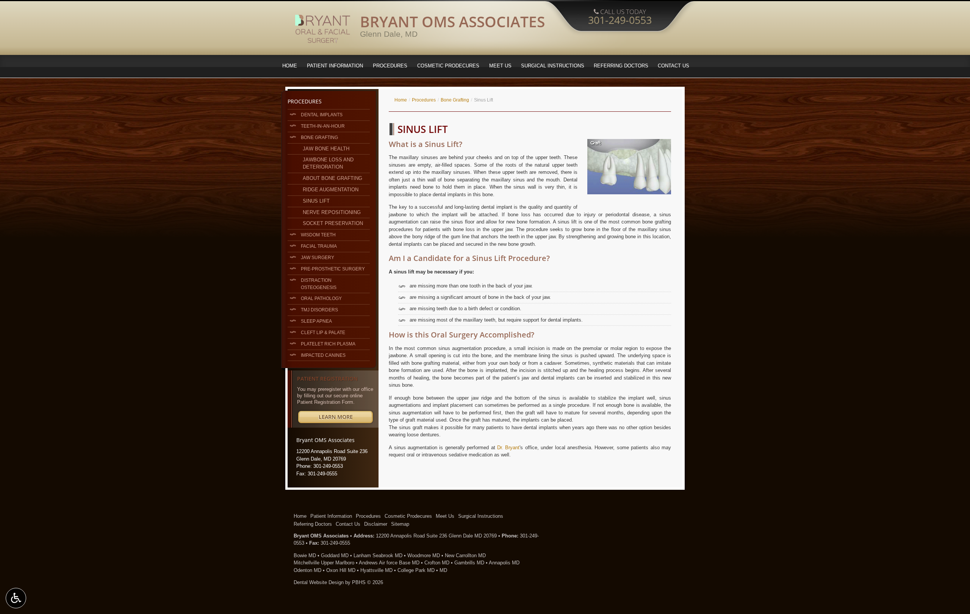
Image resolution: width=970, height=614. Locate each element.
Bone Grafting (455, 100)
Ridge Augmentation (330, 189)
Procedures (390, 66)
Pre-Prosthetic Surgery (333, 268)
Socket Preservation (333, 223)
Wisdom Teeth (318, 234)
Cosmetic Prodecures (448, 66)
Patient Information (335, 66)
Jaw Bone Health (326, 149)
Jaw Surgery (317, 257)
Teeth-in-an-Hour (323, 125)
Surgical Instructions (552, 66)
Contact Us (673, 66)
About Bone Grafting (332, 178)
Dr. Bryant (508, 447)
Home (289, 66)
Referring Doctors (621, 66)
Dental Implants (322, 114)
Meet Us (500, 66)
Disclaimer (375, 524)
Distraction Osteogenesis (318, 284)
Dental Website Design (319, 582)
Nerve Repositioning (332, 212)
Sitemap (400, 524)
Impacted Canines (323, 355)
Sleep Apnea (316, 321)
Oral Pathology (321, 298)
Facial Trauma (319, 246)
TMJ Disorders (319, 309)
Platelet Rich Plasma (328, 343)
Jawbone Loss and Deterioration (328, 163)
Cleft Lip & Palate (323, 332)
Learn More (346, 418)
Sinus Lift (316, 201)
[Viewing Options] (16, 598)
